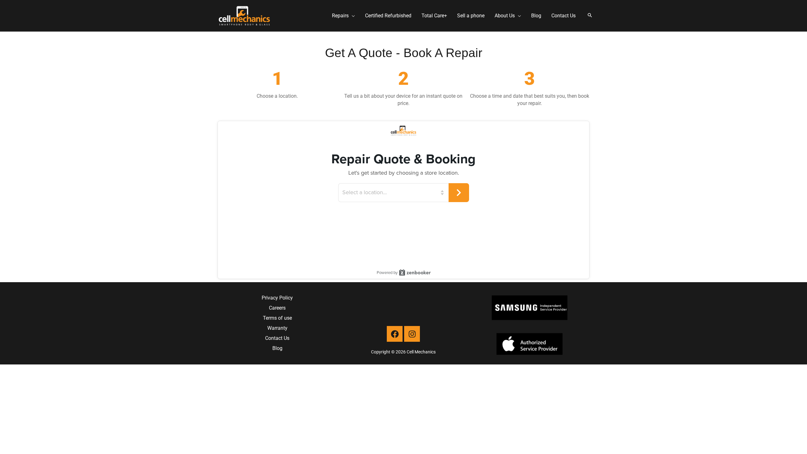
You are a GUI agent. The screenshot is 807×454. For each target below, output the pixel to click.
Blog (277, 348)
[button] (352, 16)
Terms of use (277, 318)
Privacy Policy (277, 298)
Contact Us (277, 338)
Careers (277, 308)
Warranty (277, 328)
